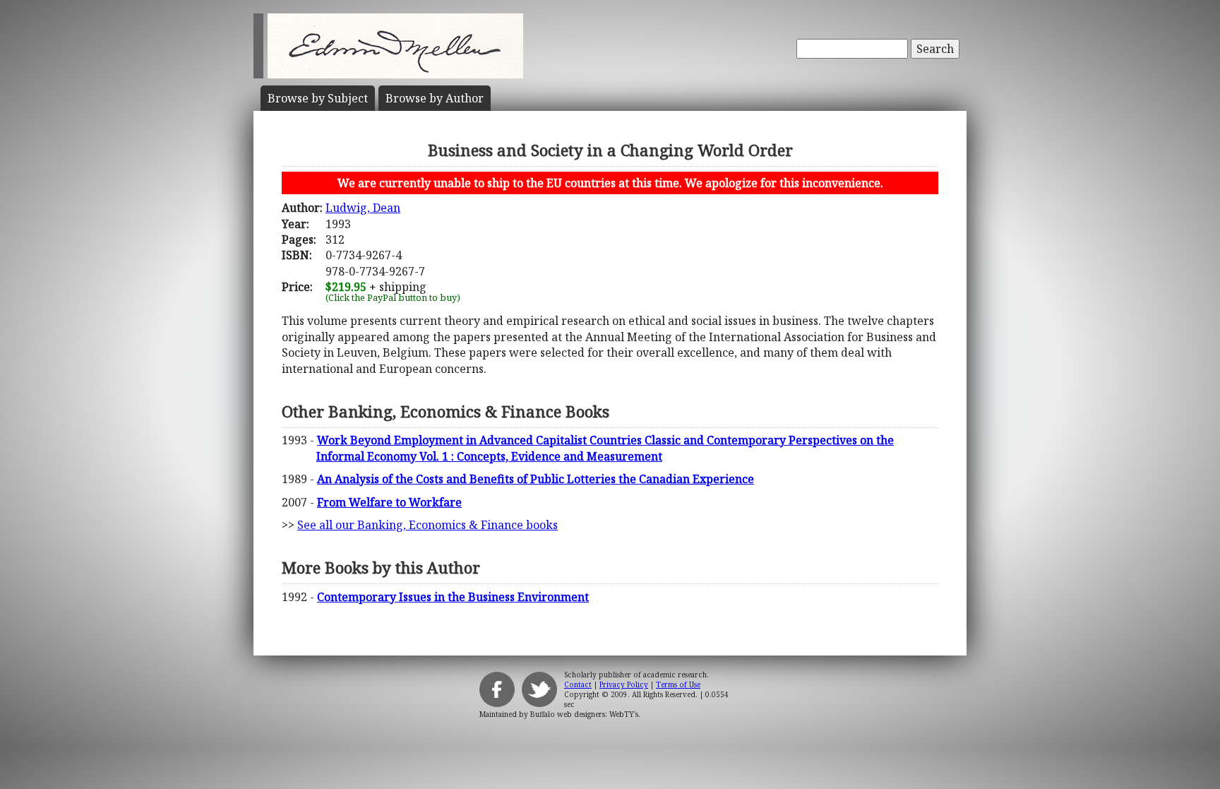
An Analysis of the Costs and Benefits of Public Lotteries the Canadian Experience (535, 479)
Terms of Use (678, 684)
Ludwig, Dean (362, 207)
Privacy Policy (623, 684)
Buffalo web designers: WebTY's (584, 714)
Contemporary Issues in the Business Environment (453, 597)
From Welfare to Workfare (389, 502)
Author (434, 98)
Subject (318, 98)
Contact (578, 684)
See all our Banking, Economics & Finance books (427, 525)
